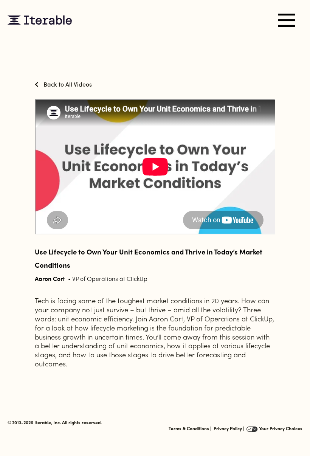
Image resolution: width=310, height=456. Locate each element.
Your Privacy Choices (280, 428)
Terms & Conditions (189, 428)
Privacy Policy (228, 428)
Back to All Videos (67, 84)
